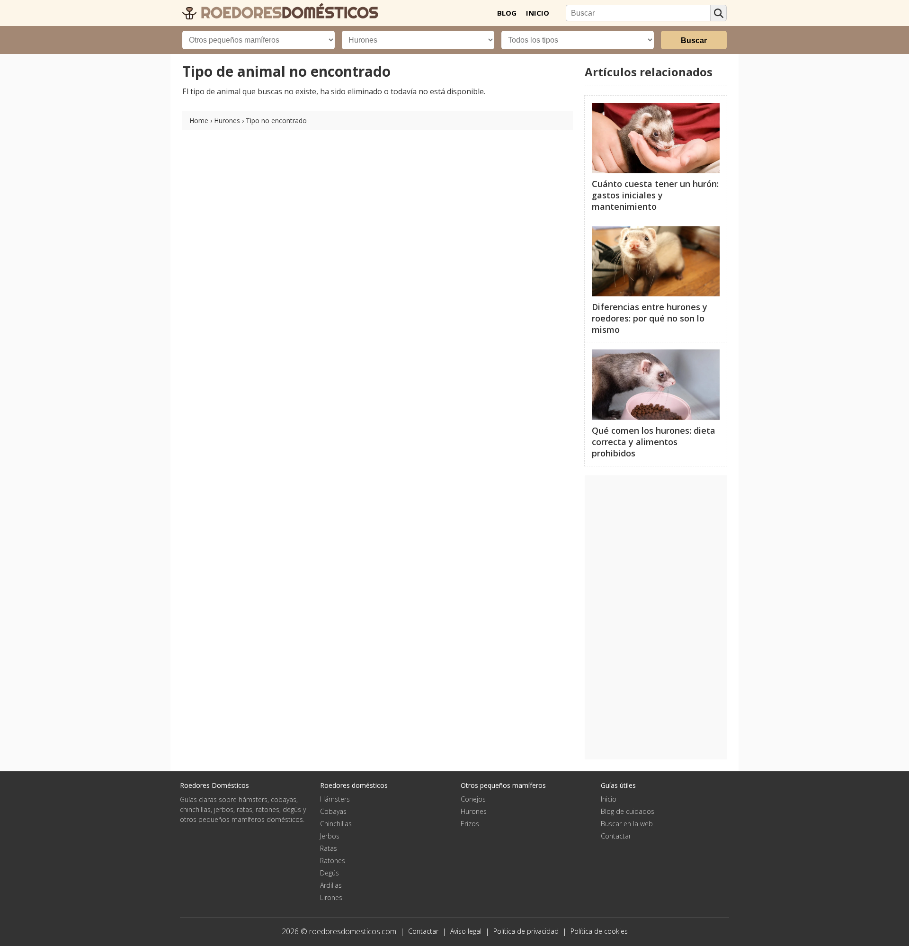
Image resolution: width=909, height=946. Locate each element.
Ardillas (331, 885)
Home (198, 120)
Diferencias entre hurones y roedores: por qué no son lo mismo (649, 318)
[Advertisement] (656, 617)
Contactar (616, 835)
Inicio (608, 798)
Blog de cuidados (627, 811)
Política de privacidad (526, 931)
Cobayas (333, 811)
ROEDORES (287, 12)
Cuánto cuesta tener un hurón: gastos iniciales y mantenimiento (655, 195)
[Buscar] (718, 13)
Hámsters (335, 798)
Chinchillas (336, 823)
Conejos (473, 798)
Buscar (694, 40)
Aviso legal (465, 931)
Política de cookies (599, 931)
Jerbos (329, 835)
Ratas (328, 848)
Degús (329, 872)
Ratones (332, 860)
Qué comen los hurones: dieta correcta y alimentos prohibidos (653, 442)
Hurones (227, 120)
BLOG (507, 13)
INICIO (537, 13)
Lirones (331, 897)
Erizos (470, 823)
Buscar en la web (627, 823)
